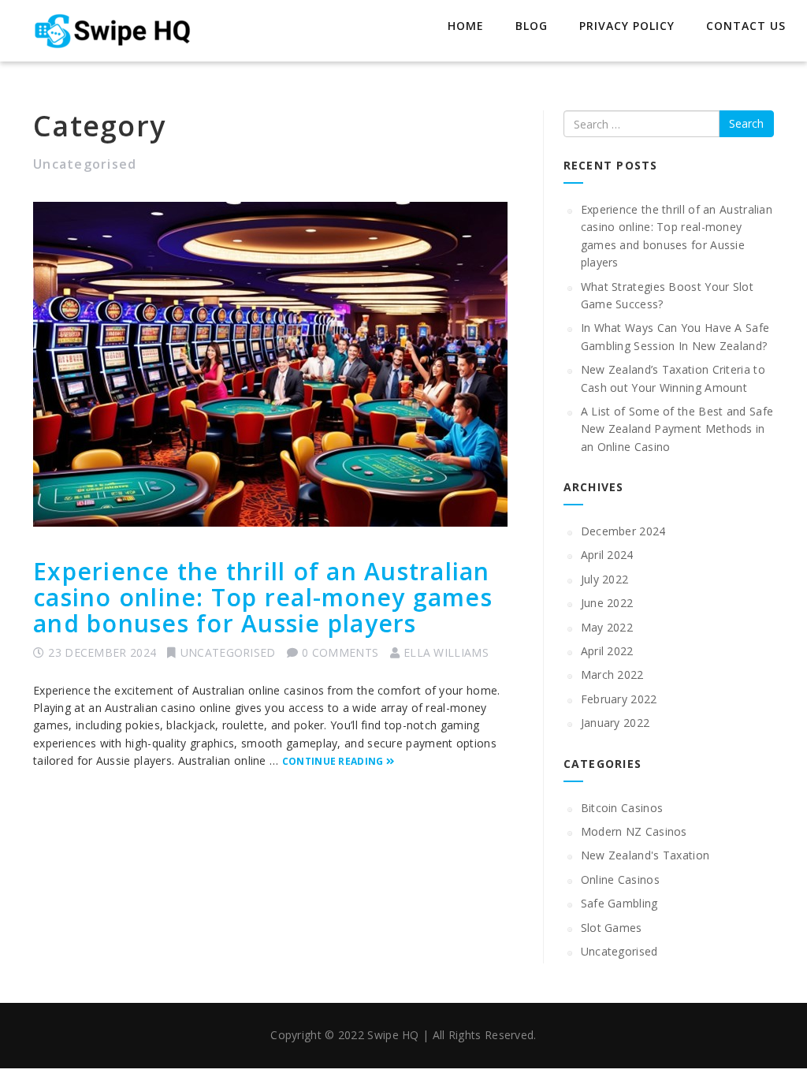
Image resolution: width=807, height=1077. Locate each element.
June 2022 (607, 602)
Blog (531, 25)
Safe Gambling (619, 903)
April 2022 (607, 650)
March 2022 (612, 674)
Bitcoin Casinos (622, 807)
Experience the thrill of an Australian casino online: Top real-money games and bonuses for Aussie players (263, 597)
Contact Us (746, 25)
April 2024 (607, 554)
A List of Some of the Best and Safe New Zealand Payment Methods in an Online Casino (677, 429)
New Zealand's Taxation (645, 855)
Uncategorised (228, 652)
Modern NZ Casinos (634, 831)
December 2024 (623, 531)
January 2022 (615, 722)
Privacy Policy (627, 25)
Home (466, 25)
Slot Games (611, 927)
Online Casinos (620, 879)
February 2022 (619, 698)
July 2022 (605, 579)
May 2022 (607, 627)
